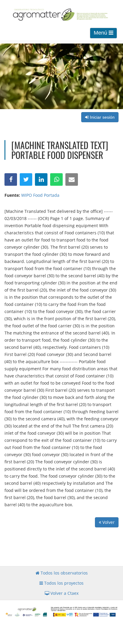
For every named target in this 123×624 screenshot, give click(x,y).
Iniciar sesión (102, 117)
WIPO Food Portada (40, 195)
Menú (101, 33)
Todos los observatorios (63, 573)
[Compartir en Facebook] (10, 179)
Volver (108, 522)
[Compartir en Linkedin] (41, 179)
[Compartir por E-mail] (71, 179)
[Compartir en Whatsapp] (56, 179)
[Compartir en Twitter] (26, 179)
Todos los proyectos (63, 583)
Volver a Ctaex (64, 593)
